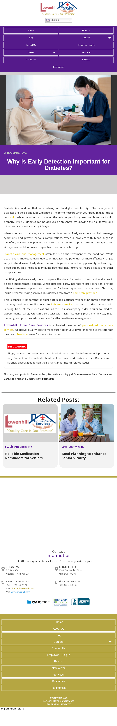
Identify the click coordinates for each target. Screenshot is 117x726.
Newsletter (86, 52)
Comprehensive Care (85, 374)
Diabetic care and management (24, 254)
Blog (31, 38)
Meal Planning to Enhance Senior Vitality (84, 455)
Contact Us (31, 45)
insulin (12, 217)
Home (31, 30)
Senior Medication (22, 446)
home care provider (85, 293)
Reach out (23, 334)
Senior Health (18, 378)
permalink (48, 378)
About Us (86, 30)
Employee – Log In (86, 45)
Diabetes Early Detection (45, 374)
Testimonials (58, 67)
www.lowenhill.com (20, 591)
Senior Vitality (76, 446)
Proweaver (65, 704)
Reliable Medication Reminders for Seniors (24, 455)
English (54, 20)
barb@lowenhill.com (23, 588)
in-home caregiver (62, 304)
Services (86, 60)
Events (31, 52)
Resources (31, 60)
